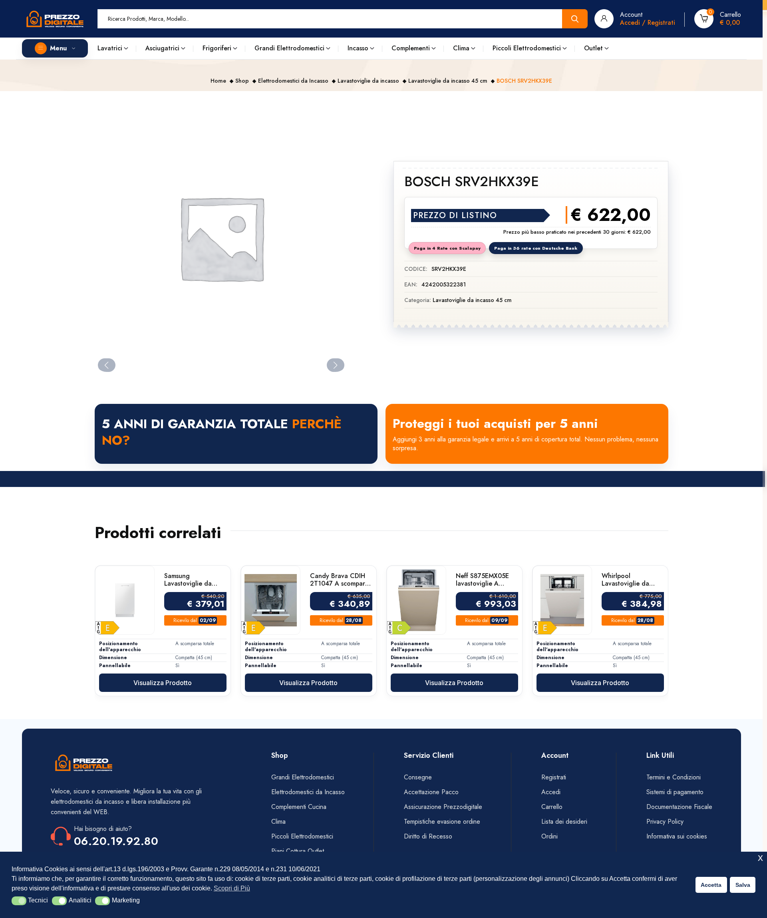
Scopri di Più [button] (232, 888)
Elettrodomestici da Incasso (293, 81)
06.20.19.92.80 (116, 841)
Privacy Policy (665, 821)
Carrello (551, 807)
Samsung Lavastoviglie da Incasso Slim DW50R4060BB (188, 579)
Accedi (550, 792)
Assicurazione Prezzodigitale (443, 807)
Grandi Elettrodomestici (289, 48)
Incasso (358, 48)
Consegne (418, 777)
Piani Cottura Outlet (297, 851)
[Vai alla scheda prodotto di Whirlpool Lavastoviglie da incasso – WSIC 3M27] (562, 600)
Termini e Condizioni (673, 777)
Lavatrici (109, 48)
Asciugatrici (162, 48)
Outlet (593, 48)
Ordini (549, 836)
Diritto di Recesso (428, 836)
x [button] (760, 857)
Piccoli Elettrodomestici (527, 48)
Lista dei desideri (564, 821)
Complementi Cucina (298, 807)
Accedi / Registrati (647, 22)
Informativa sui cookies (676, 836)
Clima (461, 48)
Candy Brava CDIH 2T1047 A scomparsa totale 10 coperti (340, 579)
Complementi (410, 48)
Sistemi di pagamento (675, 792)
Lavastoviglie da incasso (368, 81)
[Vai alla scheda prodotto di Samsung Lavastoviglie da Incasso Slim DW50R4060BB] (125, 600)
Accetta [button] (711, 885)
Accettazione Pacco (431, 792)
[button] (19, 900)
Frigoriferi (217, 48)
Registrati (553, 777)
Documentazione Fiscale (679, 807)
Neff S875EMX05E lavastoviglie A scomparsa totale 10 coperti (485, 579)
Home (218, 81)
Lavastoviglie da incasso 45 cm (447, 81)
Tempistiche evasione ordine (442, 821)
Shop (242, 81)
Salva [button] (742, 885)
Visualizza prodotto (162, 683)
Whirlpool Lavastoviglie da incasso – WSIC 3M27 (625, 579)
